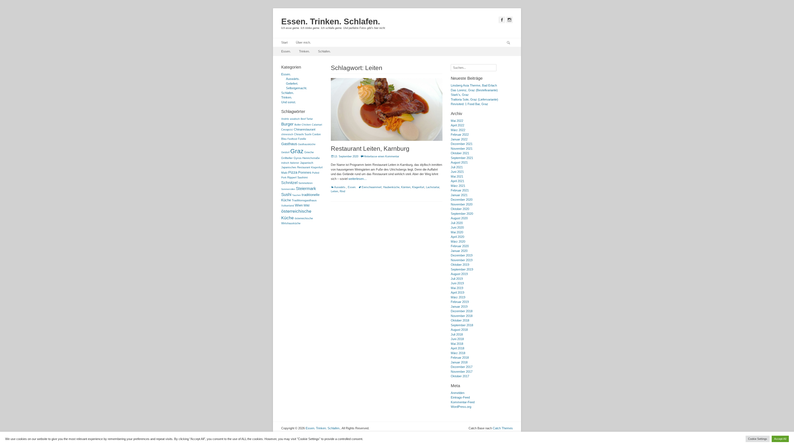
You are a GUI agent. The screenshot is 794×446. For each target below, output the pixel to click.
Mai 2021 (457, 176)
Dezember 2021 (461, 144)
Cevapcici (287, 129)
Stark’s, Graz (460, 94)
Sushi (286, 194)
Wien (299, 205)
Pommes (304, 172)
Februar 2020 (460, 246)
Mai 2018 (457, 343)
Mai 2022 (457, 120)
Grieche (309, 152)
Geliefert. (292, 83)
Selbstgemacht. (296, 88)
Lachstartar (432, 187)
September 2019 (462, 269)
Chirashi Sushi (302, 134)
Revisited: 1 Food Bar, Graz (469, 104)
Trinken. (304, 51)
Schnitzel (289, 182)
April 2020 (457, 236)
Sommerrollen (288, 189)
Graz (297, 151)
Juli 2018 (457, 334)
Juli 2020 (457, 223)
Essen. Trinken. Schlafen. (330, 21)
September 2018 (462, 325)
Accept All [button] (780, 438)
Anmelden (457, 393)
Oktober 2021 (460, 153)
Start (284, 42)
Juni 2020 (457, 227)
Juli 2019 (457, 278)
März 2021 (458, 185)
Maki (284, 172)
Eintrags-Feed (460, 397)
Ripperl (292, 177)
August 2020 (459, 218)
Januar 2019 (459, 306)
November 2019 (461, 260)
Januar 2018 (459, 362)
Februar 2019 (460, 302)
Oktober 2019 (460, 264)
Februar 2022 (460, 134)
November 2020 (461, 204)
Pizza (292, 172)
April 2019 (457, 292)
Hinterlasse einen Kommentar (381, 156)
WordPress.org (461, 406)
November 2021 (461, 148)
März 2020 (458, 241)
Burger (287, 124)
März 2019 (458, 297)
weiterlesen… (357, 178)
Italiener (294, 162)
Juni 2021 (457, 171)
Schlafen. (324, 51)
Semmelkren (305, 183)
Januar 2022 (459, 139)
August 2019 (459, 274)
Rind (342, 191)
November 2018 (461, 316)
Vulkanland (287, 205)
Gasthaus (289, 144)
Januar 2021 (459, 195)
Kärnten (405, 187)
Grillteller (287, 158)
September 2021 (462, 158)
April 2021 (457, 181)
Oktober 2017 (460, 376)
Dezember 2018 (461, 311)
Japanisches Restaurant (295, 167)
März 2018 (458, 353)
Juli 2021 (457, 167)
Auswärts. (340, 187)
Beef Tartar (307, 118)
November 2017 (461, 371)
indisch (285, 162)
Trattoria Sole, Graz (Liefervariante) (474, 99)
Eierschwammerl (371, 187)
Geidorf (285, 152)
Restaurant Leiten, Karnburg (370, 148)
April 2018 (457, 348)
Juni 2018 (457, 339)
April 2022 (457, 125)
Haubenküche (391, 187)
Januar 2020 (459, 251)
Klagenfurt (418, 187)
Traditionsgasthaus (304, 200)
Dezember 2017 (461, 367)
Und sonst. (288, 102)
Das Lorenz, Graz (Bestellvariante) (474, 90)
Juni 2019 (457, 283)
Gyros (297, 158)
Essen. (286, 51)
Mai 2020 (457, 232)
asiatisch (295, 118)
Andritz (285, 118)
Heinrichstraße (311, 158)
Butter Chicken (302, 124)
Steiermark (306, 188)
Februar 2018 (460, 357)
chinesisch (287, 134)
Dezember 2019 (461, 255)
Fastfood (292, 139)
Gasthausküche (307, 144)
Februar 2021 (460, 190)
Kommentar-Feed (463, 402)
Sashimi (302, 177)
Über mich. (303, 42)
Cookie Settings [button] (757, 438)
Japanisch (306, 162)
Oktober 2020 (460, 209)
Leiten (334, 191)
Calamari (317, 124)
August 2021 (459, 162)
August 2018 (459, 329)
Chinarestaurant (304, 129)
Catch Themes (503, 428)
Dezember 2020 (461, 199)
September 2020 (462, 213)
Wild (306, 205)
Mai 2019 (457, 288)
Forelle (302, 138)
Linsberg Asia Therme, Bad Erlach (474, 85)
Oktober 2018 (460, 320)
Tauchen (296, 195)
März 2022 (458, 130)
